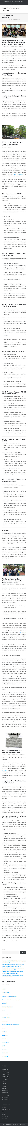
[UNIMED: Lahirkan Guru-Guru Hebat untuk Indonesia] (14, 132)
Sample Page (14, 4)
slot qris (3, 1028)
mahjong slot (5, 1003)
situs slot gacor (5, 1042)
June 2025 (4, 1083)
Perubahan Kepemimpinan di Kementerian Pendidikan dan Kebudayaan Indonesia (12, 581)
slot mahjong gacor (6, 56)
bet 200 (3, 989)
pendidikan (4, 1112)
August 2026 (5, 1069)
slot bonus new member (7, 1006)
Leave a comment (19, 46)
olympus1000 (5, 1052)
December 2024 (5, 1093)
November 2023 (5, 1095)
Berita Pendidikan (6, 1109)
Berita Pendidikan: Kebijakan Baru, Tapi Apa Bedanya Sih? (12, 751)
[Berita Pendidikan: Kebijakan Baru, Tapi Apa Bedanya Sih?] (14, 740)
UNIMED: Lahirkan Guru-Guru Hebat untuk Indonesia (12, 143)
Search (3, 949)
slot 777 (3, 1038)
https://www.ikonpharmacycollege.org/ (10, 999)
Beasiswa (4, 1107)
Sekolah (3, 1114)
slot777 (3, 1010)
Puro (24, 1124)
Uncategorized (5, 1116)
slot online (4, 1049)
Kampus (3, 1111)
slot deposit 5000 (6, 992)
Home (9, 19)
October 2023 (5, 1097)
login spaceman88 (18, 174)
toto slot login (5, 1021)
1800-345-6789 (8, 1)
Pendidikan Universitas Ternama (12, 1124)
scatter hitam (5, 1035)
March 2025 (4, 1088)
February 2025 (5, 1090)
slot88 (3, 1045)
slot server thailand (6, 1017)
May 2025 (4, 1085)
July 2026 (4, 1071)
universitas (4, 1118)
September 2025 (5, 1078)
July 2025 (4, 1081)
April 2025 (4, 1086)
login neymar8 (22, 632)
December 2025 (5, 1072)
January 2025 (5, 1092)
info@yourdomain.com (18, 1)
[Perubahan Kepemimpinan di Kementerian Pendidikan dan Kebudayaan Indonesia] (14, 570)
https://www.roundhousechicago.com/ (10, 1024)
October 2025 (5, 1076)
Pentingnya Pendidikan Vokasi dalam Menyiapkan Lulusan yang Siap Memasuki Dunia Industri (13, 42)
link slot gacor (5, 1056)
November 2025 (5, 1074)
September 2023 (5, 1099)
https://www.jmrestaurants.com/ (9, 996)
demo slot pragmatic (6, 1013)
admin (12, 46)
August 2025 (5, 1079)
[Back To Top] (24, 1122)
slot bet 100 (4, 1031)
